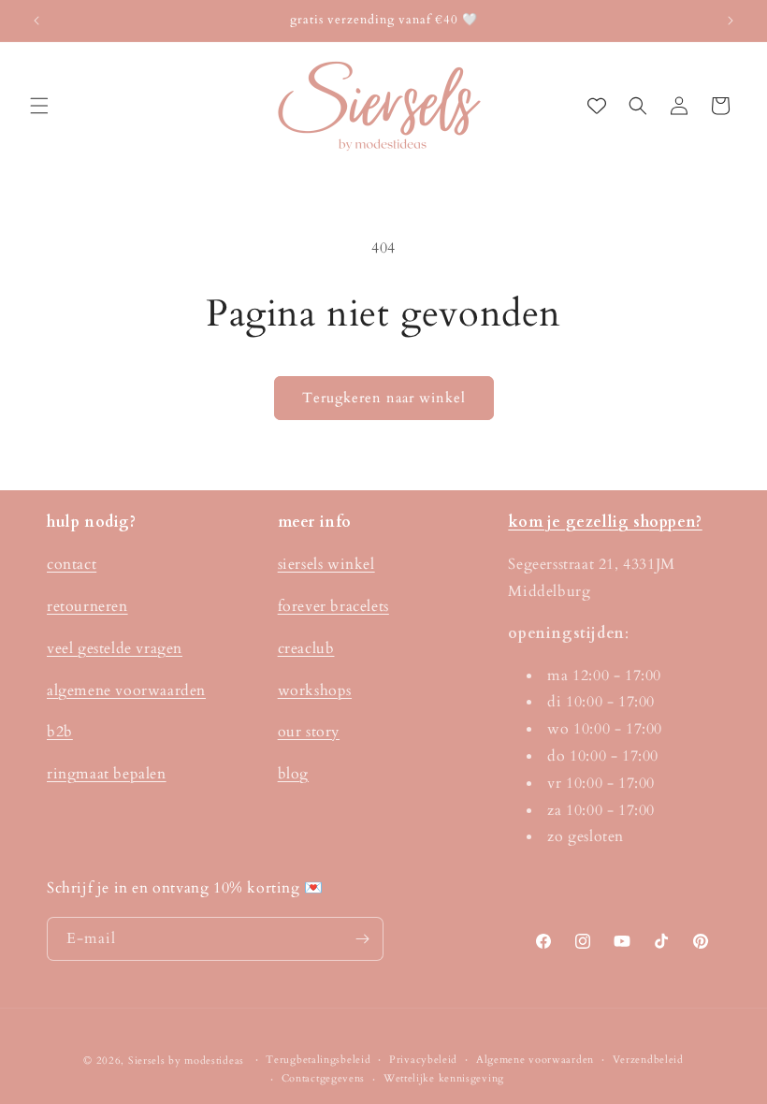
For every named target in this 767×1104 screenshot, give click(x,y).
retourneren (87, 606)
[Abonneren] (362, 939)
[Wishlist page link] (596, 105)
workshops (315, 690)
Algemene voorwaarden (535, 1060)
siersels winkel (326, 564)
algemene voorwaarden (126, 690)
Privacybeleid (423, 1060)
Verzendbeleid (648, 1060)
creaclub (306, 648)
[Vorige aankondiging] (36, 20)
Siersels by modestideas (186, 1060)
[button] (39, 105)
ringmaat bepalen (106, 773)
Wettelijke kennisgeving (444, 1078)
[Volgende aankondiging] (730, 20)
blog (293, 773)
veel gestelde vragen (114, 648)
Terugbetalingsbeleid (318, 1060)
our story (309, 731)
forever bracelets (333, 606)
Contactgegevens (324, 1078)
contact (71, 564)
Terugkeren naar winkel (384, 397)
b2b (60, 731)
